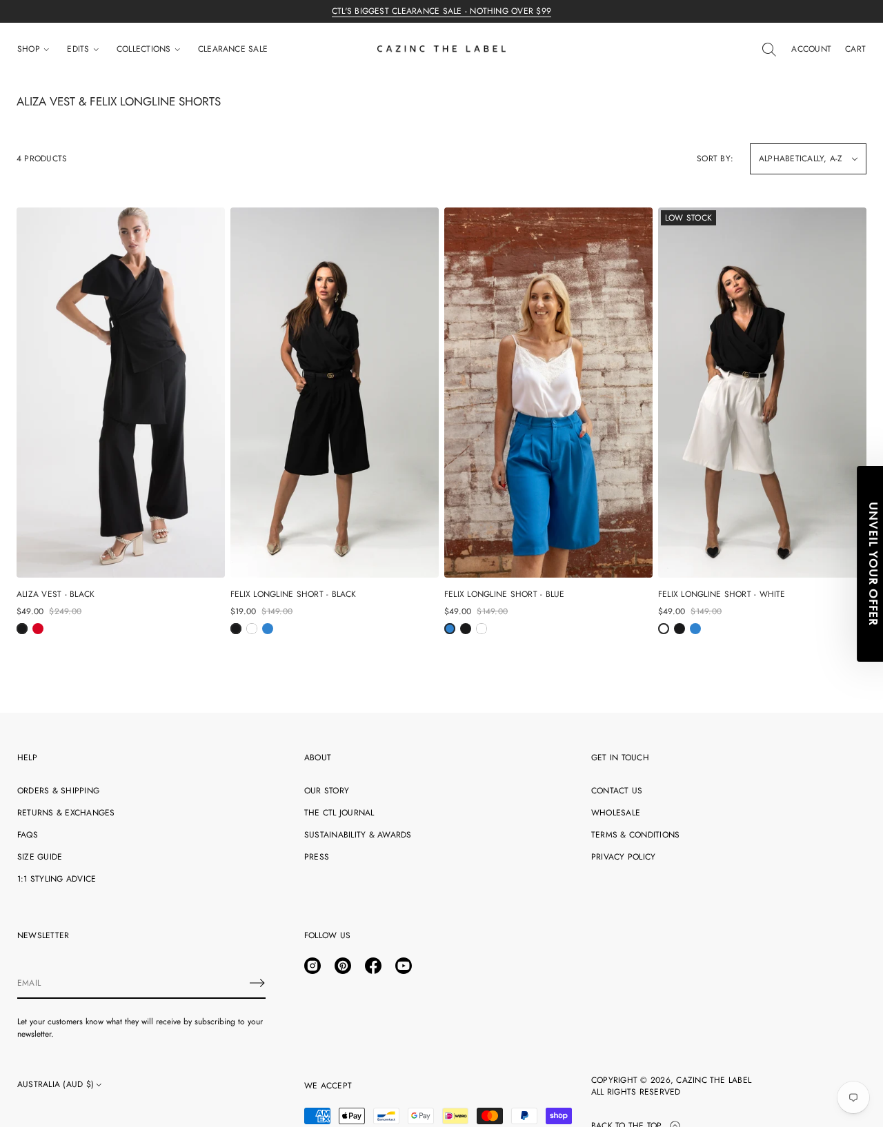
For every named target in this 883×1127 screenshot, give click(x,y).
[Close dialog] (698, 374)
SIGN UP (576, 647)
